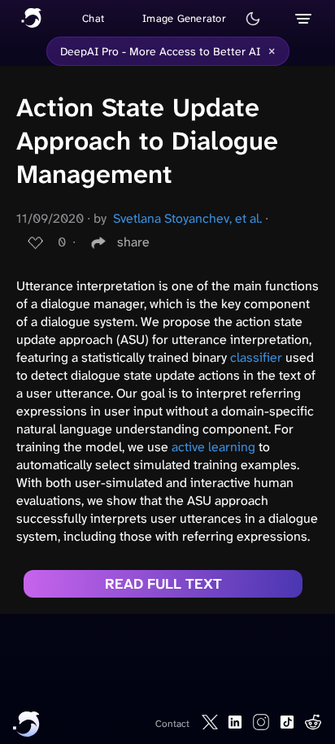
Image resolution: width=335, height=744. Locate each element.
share (133, 241)
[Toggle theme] (253, 19)
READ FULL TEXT (163, 584)
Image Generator (184, 18)
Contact (172, 723)
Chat (93, 18)
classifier (256, 357)
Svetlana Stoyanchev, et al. (187, 218)
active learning (213, 446)
